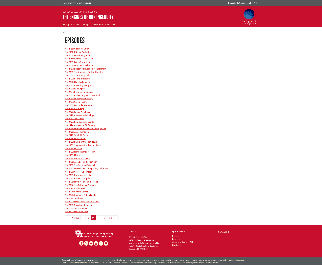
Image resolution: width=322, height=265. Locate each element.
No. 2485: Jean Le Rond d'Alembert (81, 161)
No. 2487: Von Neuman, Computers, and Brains (86, 168)
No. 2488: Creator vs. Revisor (78, 171)
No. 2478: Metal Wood (75, 138)
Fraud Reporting (191, 260)
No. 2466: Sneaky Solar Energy (79, 98)
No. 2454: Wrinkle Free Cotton (79, 58)
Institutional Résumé (98, 263)
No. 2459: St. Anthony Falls (77, 75)
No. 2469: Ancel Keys (74, 108)
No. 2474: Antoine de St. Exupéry (80, 125)
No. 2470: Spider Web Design (78, 112)
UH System (147, 260)
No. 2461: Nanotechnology (77, 82)
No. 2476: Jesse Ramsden (77, 131)
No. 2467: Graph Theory (76, 102)
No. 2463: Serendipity (75, 88)
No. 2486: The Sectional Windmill (80, 165)
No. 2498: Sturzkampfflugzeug (79, 205)
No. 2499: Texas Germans (76, 208)
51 (98, 218)
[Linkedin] (101, 243)
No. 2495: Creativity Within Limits (80, 195)
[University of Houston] (76, 3)
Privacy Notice (239, 260)
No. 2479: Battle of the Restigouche (81, 141)
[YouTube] (106, 243)
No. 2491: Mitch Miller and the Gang (81, 181)
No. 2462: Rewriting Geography (79, 85)
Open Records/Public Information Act (76, 263)
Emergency (138, 260)
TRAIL (182, 260)
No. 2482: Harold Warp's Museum (80, 151)
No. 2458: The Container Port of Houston (84, 72)
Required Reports (113, 263)
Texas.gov (155, 260)
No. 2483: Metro (72, 155)
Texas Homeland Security (169, 260)
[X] (86, 243)
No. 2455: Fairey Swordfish (77, 62)
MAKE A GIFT (223, 232)
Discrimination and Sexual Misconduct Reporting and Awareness (180, 263)
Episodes (75, 24)
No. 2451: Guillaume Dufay (77, 48)
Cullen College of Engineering (80, 11)
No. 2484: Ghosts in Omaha (77, 158)
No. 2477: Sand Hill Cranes (77, 135)
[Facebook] (81, 243)
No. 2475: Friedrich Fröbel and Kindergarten (85, 128)
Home (64, 32)
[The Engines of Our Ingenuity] (250, 15)
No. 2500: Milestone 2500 (76, 211)
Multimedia (110, 24)
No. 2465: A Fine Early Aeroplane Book (82, 95)
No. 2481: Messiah (73, 148)
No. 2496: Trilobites (74, 198)
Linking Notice (228, 260)
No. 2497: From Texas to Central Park (82, 201)
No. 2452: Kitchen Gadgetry (78, 52)
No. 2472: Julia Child (74, 118)
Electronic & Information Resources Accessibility (138, 263)
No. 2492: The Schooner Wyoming (80, 185)
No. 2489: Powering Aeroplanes (79, 175)
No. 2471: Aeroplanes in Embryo (79, 115)
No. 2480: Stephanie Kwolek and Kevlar (83, 145)
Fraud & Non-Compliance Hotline (210, 260)
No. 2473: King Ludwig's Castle (79, 122)
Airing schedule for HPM (93, 24)
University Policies (211, 263)
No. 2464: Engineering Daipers (79, 92)
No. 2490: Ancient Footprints (78, 178)
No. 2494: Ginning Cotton (76, 191)
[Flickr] (91, 243)
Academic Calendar (115, 260)
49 (88, 218)
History (66, 24)
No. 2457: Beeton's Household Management (85, 68)
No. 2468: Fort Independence (78, 105)
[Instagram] (96, 243)
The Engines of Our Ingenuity (88, 17)
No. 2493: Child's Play (75, 188)
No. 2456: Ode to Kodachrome (79, 65)
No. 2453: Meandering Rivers (78, 55)
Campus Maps (128, 260)
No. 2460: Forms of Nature (77, 78)
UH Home (103, 260)
